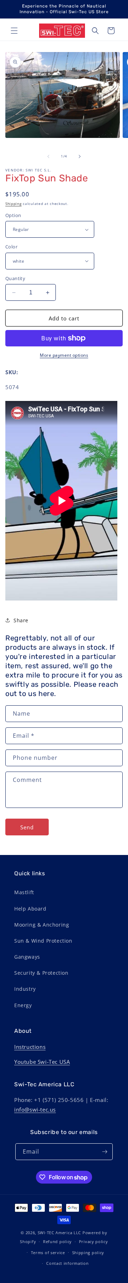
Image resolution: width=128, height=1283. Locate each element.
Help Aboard (30, 908)
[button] (14, 30)
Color (11, 246)
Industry (25, 988)
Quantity (15, 278)
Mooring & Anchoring (41, 924)
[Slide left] (48, 156)
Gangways (27, 956)
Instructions (30, 1046)
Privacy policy (93, 1241)
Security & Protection (41, 972)
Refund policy (57, 1241)
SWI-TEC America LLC (59, 1232)
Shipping (13, 203)
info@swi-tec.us (35, 1109)
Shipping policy (88, 1252)
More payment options (64, 355)
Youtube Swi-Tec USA (42, 1061)
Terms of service (48, 1252)
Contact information (67, 1263)
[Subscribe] (104, 1151)
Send (27, 827)
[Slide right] (79, 156)
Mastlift (24, 892)
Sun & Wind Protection (43, 940)
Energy (23, 1005)
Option (13, 215)
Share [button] (21, 620)
